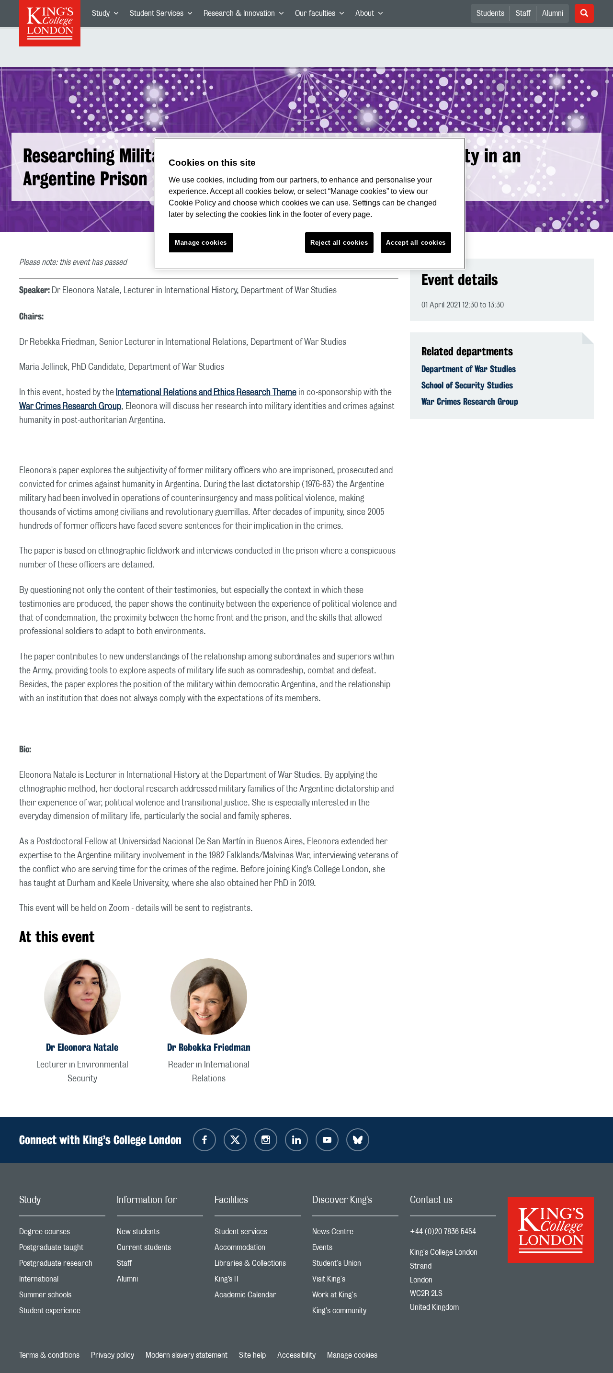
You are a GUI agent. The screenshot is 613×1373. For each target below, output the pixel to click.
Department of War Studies (468, 369)
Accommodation (258, 1250)
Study (108, 15)
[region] (309, 203)
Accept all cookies (416, 242)
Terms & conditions (49, 1355)
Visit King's (355, 1281)
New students (160, 1234)
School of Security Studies (467, 385)
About (371, 15)
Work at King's (355, 1297)
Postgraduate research (62, 1265)
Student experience (62, 1313)
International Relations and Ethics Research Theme (206, 392)
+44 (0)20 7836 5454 (443, 1232)
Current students (160, 1250)
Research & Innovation (246, 15)
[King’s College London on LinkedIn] (296, 1139)
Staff (523, 13)
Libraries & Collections (258, 1265)
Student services (258, 1234)
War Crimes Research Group (70, 406)
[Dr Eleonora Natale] (82, 998)
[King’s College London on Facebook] (204, 1139)
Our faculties (322, 15)
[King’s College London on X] (235, 1139)
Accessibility (296, 1355)
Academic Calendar (258, 1297)
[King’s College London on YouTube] (327, 1139)
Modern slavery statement (186, 1355)
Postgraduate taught (62, 1250)
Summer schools (62, 1297)
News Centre (355, 1234)
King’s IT (258, 1281)
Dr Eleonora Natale (82, 1047)
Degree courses (62, 1234)
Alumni (552, 13)
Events (355, 1250)
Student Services (164, 15)
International (62, 1281)
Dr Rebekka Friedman (208, 1047)
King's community (355, 1313)
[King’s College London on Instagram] (265, 1139)
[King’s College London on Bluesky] (357, 1139)
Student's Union (355, 1265)
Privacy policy (112, 1355)
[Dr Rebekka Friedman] (208, 998)
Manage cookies (352, 1355)
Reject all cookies (339, 242)
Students (490, 13)
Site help (252, 1355)
